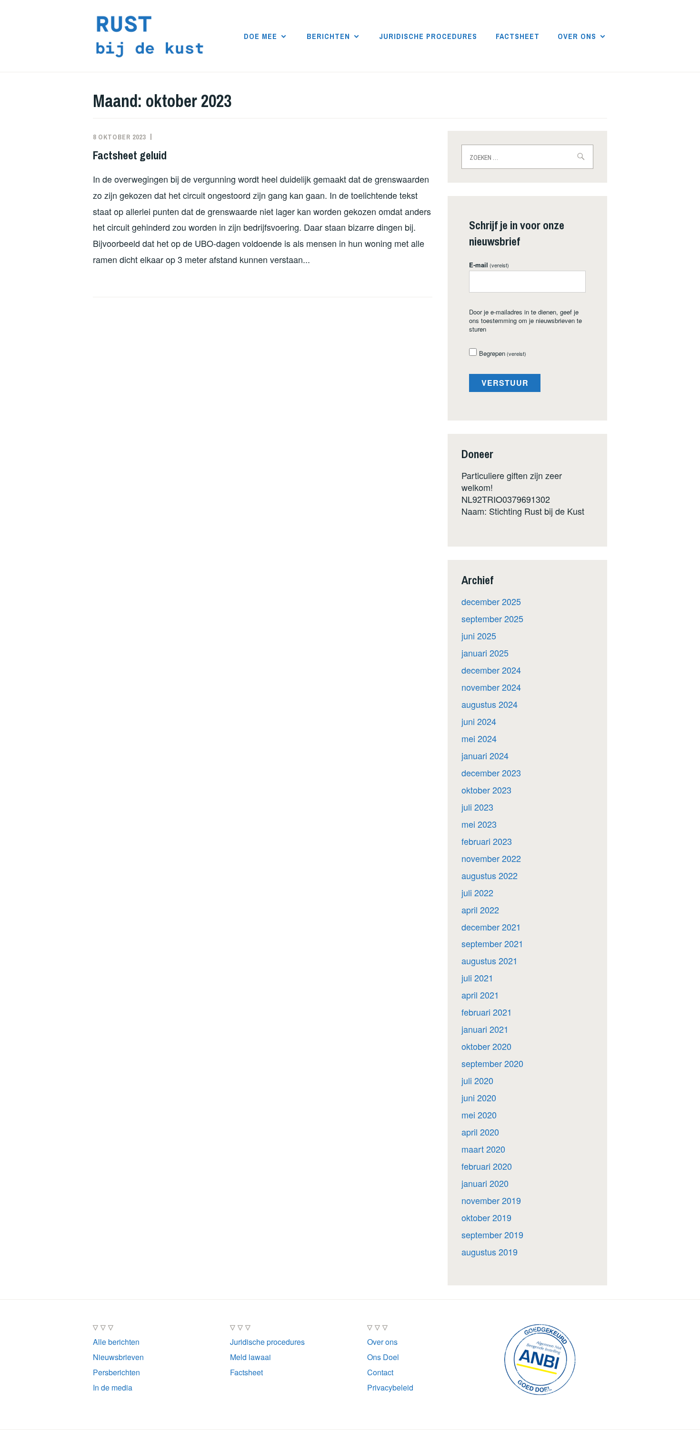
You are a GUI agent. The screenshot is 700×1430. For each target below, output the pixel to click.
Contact (380, 1372)
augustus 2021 (489, 960)
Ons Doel (383, 1357)
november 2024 (491, 687)
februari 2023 (486, 841)
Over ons (577, 36)
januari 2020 (485, 1183)
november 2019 (491, 1200)
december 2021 (491, 927)
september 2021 (492, 943)
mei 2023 (479, 824)
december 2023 (491, 772)
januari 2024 (485, 755)
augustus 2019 (489, 1251)
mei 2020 (479, 1114)
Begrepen (502, 353)
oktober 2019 (486, 1217)
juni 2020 (478, 1097)
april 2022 (480, 909)
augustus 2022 (489, 875)
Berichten (328, 36)
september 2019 (492, 1234)
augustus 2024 (489, 704)
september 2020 (492, 1063)
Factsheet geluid (130, 155)
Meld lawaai (250, 1357)
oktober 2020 (486, 1046)
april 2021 (480, 995)
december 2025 (491, 601)
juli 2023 (477, 807)
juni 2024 (478, 721)
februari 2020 (486, 1166)
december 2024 (491, 670)
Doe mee (260, 36)
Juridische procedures (428, 36)
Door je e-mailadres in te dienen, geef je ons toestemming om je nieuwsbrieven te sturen (525, 320)
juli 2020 (477, 1080)
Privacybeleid (390, 1387)
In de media (112, 1387)
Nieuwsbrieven (118, 1357)
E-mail (489, 265)
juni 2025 (478, 635)
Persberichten (116, 1372)
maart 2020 (483, 1149)
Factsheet (518, 36)
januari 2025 (485, 652)
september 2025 (492, 618)
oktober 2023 (486, 790)
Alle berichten (116, 1341)
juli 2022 (477, 892)
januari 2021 (485, 1029)
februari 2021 (486, 1012)
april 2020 (480, 1132)
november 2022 (491, 858)
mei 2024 (479, 738)
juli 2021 (477, 977)
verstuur (505, 382)
